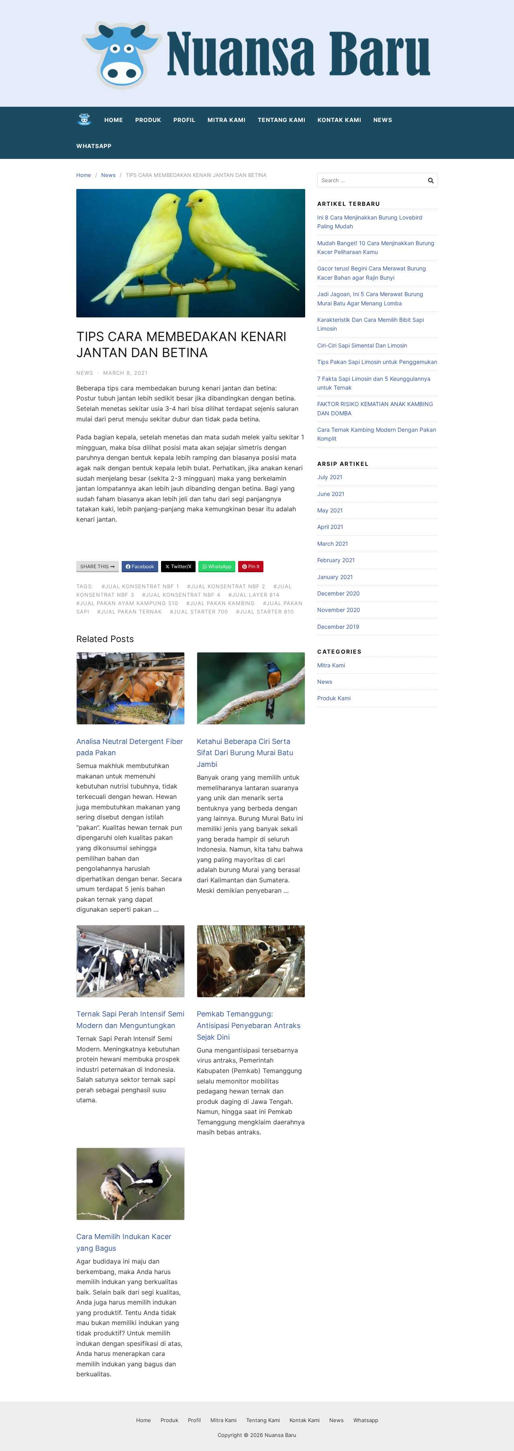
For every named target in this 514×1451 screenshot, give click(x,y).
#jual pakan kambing (220, 603)
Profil (184, 119)
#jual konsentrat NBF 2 (226, 586)
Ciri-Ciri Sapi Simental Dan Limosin (362, 345)
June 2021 (331, 493)
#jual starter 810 (265, 611)
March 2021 (332, 543)
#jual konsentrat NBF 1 (140, 586)
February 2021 (336, 560)
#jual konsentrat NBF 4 (181, 594)
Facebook (142, 566)
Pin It (253, 566)
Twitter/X (181, 566)
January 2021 (335, 576)
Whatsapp (94, 145)
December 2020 (338, 593)
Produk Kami (334, 698)
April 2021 (330, 526)
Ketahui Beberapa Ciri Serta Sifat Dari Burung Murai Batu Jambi (245, 753)
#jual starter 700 (199, 611)
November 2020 (338, 609)
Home (113, 119)
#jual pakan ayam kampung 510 (127, 603)
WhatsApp (219, 566)
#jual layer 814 (253, 594)
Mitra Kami (227, 119)
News (382, 119)
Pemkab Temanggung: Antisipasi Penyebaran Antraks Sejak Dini (248, 1025)
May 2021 (330, 510)
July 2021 (330, 477)
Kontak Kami (339, 119)
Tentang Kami (282, 119)
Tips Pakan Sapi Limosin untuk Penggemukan (377, 361)
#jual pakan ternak (129, 611)
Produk (148, 119)
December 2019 (338, 626)
